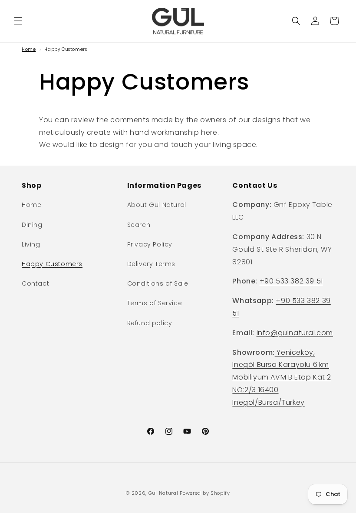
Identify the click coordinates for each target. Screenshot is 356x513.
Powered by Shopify (205, 493)
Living (31, 244)
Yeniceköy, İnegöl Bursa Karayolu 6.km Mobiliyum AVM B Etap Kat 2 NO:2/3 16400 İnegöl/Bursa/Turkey (281, 377)
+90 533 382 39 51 (291, 281)
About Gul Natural (156, 204)
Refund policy (149, 323)
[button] (18, 20)
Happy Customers (52, 264)
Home (29, 49)
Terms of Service (154, 303)
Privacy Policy (149, 244)
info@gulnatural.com (295, 333)
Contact (35, 283)
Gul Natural (163, 493)
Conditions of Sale (157, 283)
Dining (32, 224)
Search (139, 224)
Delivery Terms (151, 264)
